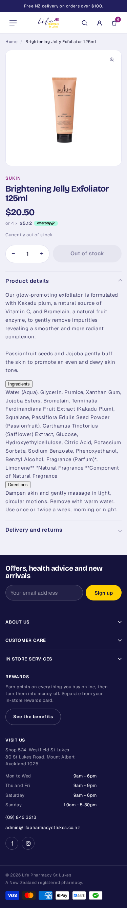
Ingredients (19, 384)
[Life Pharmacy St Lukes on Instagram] (28, 843)
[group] (63, 108)
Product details (27, 280)
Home (11, 41)
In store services (28, 659)
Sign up (103, 593)
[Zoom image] (112, 59)
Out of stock (87, 253)
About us (17, 622)
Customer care (25, 640)
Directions (18, 484)
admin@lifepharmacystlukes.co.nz (42, 827)
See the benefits (33, 716)
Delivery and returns (34, 529)
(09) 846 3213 (21, 817)
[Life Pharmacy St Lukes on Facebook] (11, 843)
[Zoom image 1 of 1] (63, 108)
